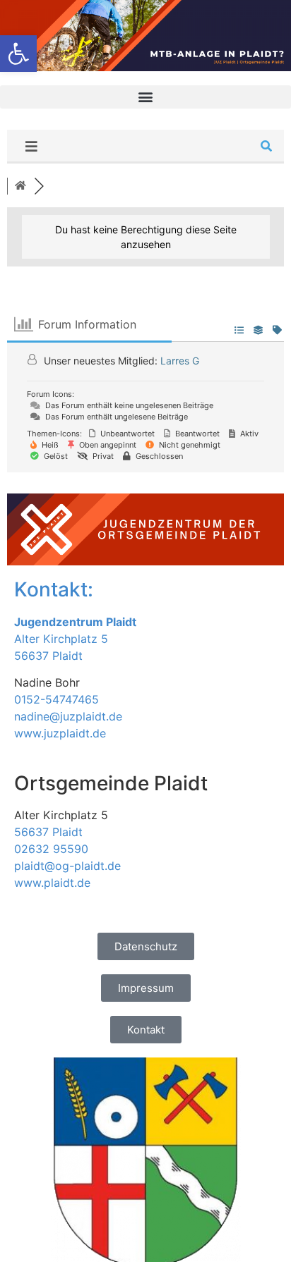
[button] (145, 97)
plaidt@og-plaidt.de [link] (67, 866)
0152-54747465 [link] (56, 699)
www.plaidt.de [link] (52, 883)
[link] (18, 53)
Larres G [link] (179, 361)
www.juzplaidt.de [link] (60, 733)
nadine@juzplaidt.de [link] (68, 716)
